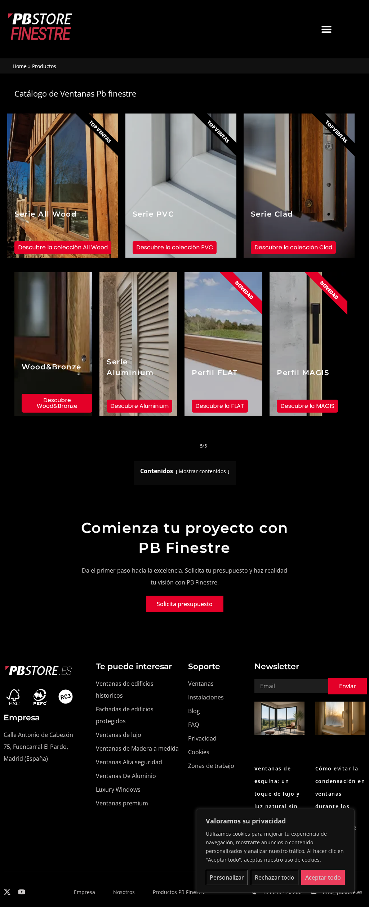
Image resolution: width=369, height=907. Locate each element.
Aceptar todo (323, 877)
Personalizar (227, 877)
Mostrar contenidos (203, 471)
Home (20, 66)
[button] (326, 29)
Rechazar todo (274, 877)
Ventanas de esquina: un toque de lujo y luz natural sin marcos (277, 793)
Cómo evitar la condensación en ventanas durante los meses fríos (340, 793)
